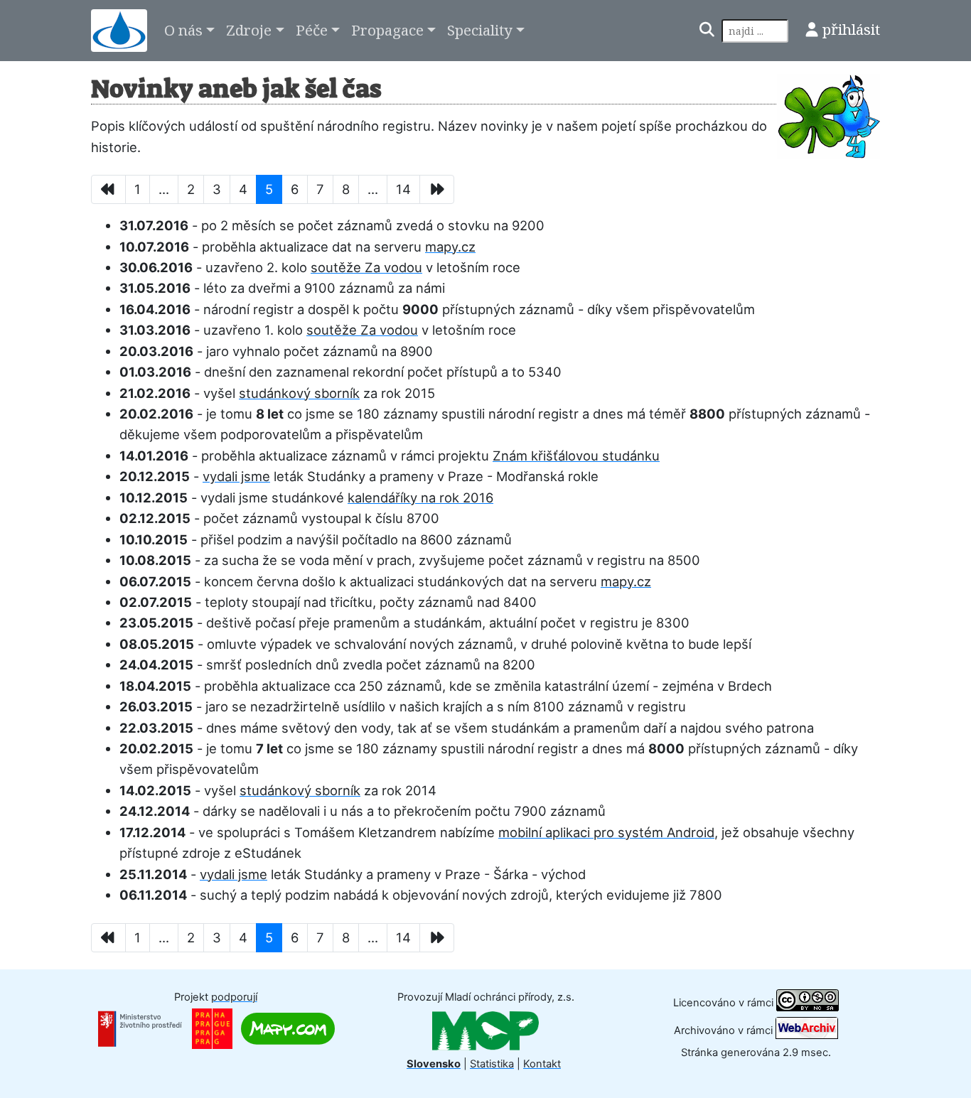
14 (403, 189)
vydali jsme (236, 476)
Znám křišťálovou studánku (576, 455)
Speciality (480, 30)
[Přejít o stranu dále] (436, 189)
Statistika (492, 1063)
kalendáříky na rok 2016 (420, 497)
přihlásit (851, 29)
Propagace (387, 30)
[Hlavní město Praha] (212, 1028)
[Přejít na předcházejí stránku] (108, 189)
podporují (234, 997)
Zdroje (249, 30)
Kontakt (542, 1063)
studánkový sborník (299, 393)
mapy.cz (450, 246)
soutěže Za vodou (366, 267)
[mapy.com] (288, 1028)
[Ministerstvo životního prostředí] (140, 1028)
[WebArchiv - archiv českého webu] (807, 1029)
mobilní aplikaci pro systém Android (606, 832)
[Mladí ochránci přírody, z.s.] (485, 1029)
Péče (312, 30)
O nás (183, 30)
